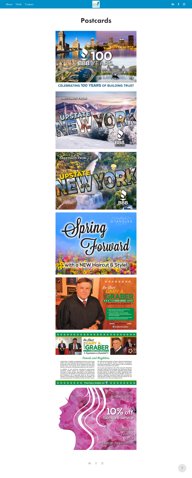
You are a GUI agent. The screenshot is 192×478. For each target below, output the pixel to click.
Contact (29, 4)
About (9, 4)
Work (19, 4)
